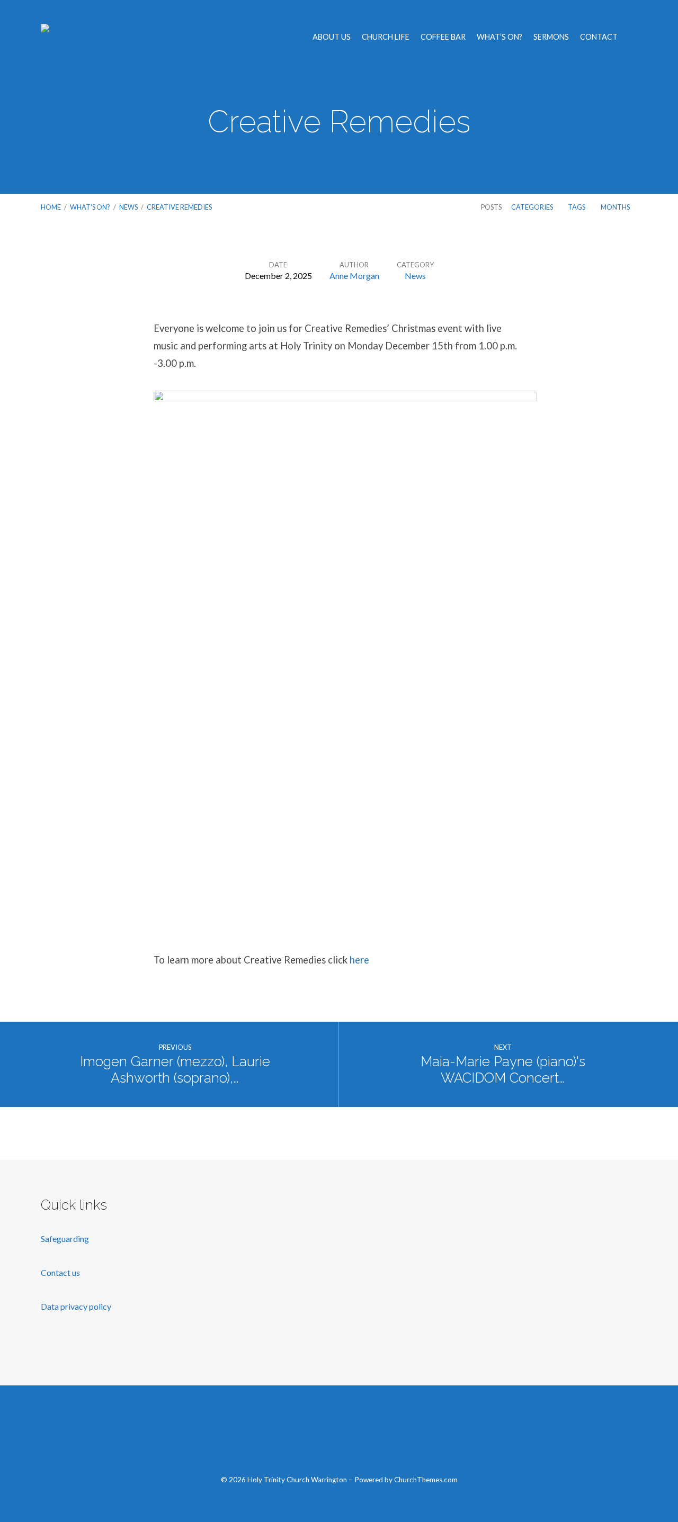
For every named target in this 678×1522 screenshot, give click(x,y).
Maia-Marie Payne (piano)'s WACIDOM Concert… (503, 1069)
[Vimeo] (338, 1435)
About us (332, 37)
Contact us (61, 1272)
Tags (577, 207)
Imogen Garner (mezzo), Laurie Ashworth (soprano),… (175, 1069)
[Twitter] (313, 1435)
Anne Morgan (354, 276)
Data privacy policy (76, 1306)
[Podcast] (388, 1435)
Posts (491, 207)
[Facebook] (289, 1435)
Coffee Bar (443, 37)
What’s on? (499, 37)
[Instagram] (363, 1435)
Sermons (551, 37)
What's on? (90, 207)
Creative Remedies (179, 207)
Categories (532, 207)
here (359, 960)
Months (616, 207)
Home (51, 207)
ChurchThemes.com (426, 1479)
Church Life (385, 37)
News (128, 207)
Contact (599, 37)
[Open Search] (634, 37)
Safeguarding (65, 1238)
